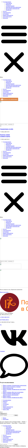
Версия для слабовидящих (10, 99)
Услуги (5, 11)
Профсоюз (8, 10)
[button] (14, 49)
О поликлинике (7, 1)
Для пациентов (7, 12)
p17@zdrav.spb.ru (4, 319)
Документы (9, 3)
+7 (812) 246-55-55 (4, 317)
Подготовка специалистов (12, 8)
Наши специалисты (8, 15)
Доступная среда (7, 16)
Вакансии (8, 4)
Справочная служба (6, 129)
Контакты (5, 18)
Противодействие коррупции (13, 7)
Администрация (10, 6)
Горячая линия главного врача (5, 135)
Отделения (6, 14)
